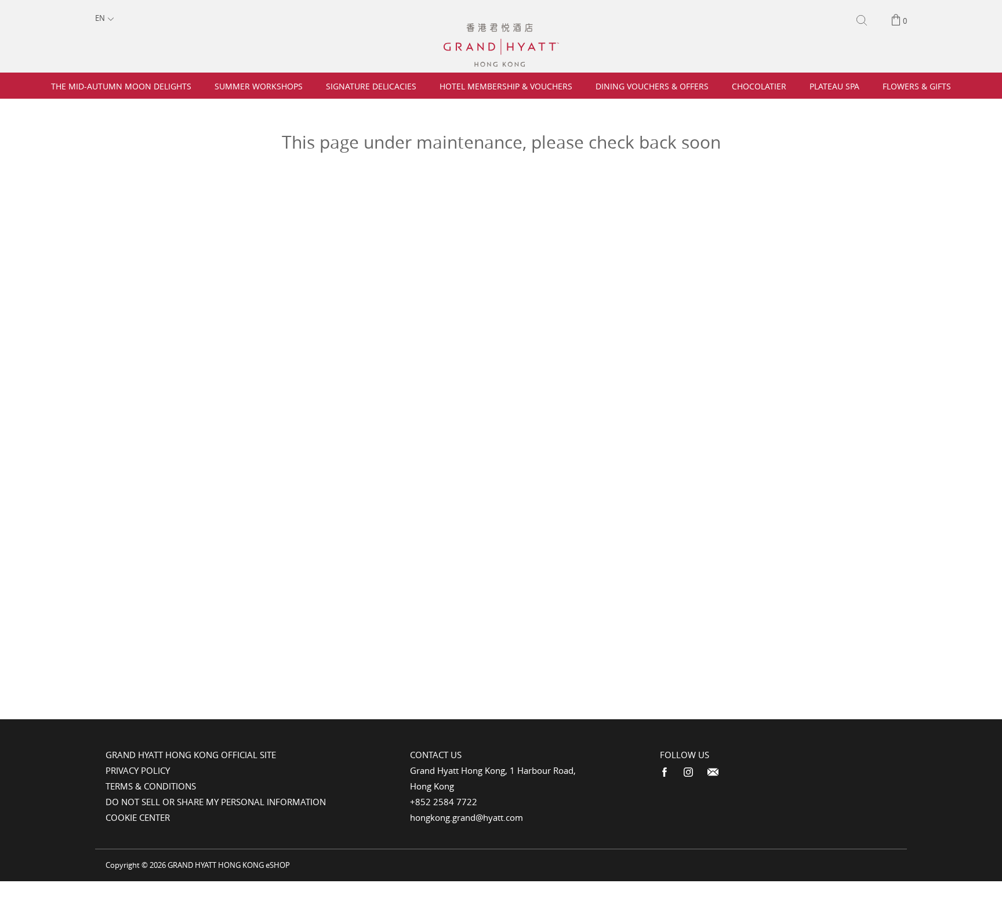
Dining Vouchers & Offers (652, 86)
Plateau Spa (834, 86)
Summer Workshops (259, 86)
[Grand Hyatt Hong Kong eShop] (501, 28)
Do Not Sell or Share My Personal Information (216, 802)
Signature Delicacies (371, 86)
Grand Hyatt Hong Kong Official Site (191, 754)
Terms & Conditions (151, 786)
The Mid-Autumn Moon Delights (121, 86)
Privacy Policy (138, 770)
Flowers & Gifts (917, 86)
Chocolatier (759, 86)
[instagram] (688, 772)
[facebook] (664, 772)
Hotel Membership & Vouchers (506, 86)
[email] (712, 772)
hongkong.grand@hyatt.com (466, 817)
